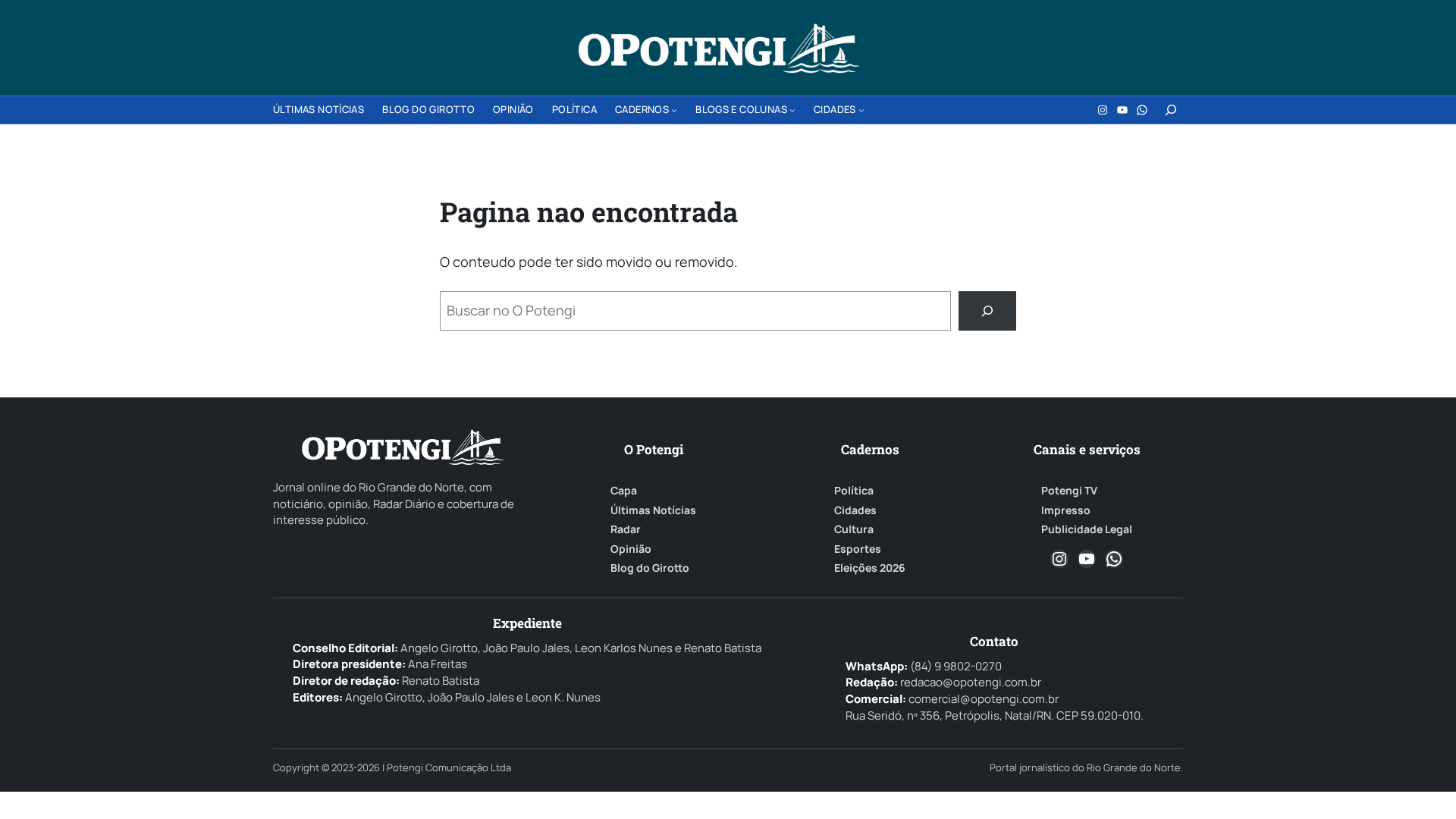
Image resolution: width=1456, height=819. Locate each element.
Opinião (630, 549)
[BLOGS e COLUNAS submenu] (792, 110)
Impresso (1065, 510)
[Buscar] (987, 311)
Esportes (857, 549)
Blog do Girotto (649, 568)
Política (854, 490)
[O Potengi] (719, 48)
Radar (625, 529)
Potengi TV (1069, 490)
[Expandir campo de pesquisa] (1171, 110)
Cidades (855, 510)
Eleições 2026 (869, 568)
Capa (623, 490)
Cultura (854, 529)
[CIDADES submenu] (861, 110)
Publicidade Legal (1086, 529)
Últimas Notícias (653, 510)
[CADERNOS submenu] (674, 110)
